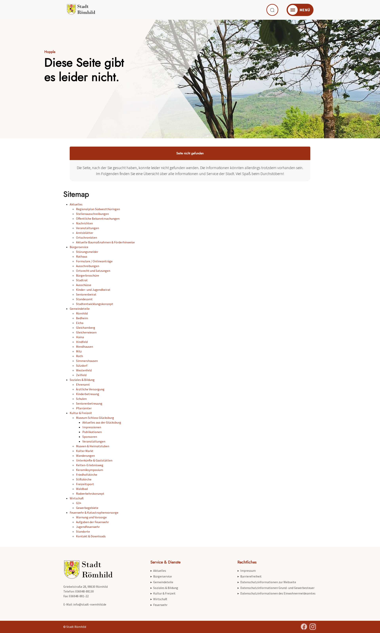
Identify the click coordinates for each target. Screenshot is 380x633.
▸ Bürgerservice (161, 576)
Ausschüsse (83, 285)
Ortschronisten (86, 237)
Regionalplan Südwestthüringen (98, 209)
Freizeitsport (85, 484)
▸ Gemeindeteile (161, 582)
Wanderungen (85, 456)
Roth (79, 356)
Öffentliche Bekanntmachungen (98, 218)
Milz (79, 351)
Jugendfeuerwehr (88, 527)
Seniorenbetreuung (89, 403)
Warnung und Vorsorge (91, 517)
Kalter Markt (84, 451)
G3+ (78, 503)
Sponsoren (89, 437)
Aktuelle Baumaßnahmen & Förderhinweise (105, 242)
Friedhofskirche (86, 475)
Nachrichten (84, 223)
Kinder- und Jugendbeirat (93, 290)
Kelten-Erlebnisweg (89, 465)
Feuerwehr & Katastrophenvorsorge (94, 512)
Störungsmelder (87, 252)
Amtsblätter (84, 233)
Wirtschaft (77, 498)
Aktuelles (76, 204)
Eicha (79, 323)
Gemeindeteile (80, 309)
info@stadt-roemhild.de (89, 604)
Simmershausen (87, 361)
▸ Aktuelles (158, 571)
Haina (80, 337)
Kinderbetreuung (87, 394)
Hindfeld (82, 342)
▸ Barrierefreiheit (250, 576)
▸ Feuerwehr (158, 605)
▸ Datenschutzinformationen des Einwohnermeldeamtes (276, 593)
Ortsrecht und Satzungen (93, 271)
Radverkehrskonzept (90, 493)
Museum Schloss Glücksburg (95, 418)
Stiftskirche (83, 479)
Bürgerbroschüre (87, 275)
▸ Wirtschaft (158, 599)
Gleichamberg (85, 328)
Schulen (81, 399)
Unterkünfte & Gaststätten (94, 460)
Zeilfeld (81, 375)
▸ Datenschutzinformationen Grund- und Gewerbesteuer (276, 588)
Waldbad (82, 489)
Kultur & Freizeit (81, 413)
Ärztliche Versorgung (90, 389)
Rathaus (81, 256)
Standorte (83, 531)
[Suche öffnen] (272, 10)
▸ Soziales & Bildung (164, 588)
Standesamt (84, 299)
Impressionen (91, 427)
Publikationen (92, 432)
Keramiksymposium (89, 470)
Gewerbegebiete (87, 508)
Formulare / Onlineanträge (94, 261)
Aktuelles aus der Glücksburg (101, 422)
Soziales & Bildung (82, 380)
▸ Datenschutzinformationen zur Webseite (267, 582)
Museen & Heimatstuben (92, 446)
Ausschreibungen (87, 266)
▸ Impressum (247, 571)
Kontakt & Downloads (91, 536)
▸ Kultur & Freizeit (163, 593)
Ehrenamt (83, 384)
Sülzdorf (81, 365)
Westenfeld (84, 370)
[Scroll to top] (371, 624)
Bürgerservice (79, 247)
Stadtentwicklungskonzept (94, 304)
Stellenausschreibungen (92, 214)
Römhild (82, 313)
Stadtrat (82, 280)
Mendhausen (84, 347)
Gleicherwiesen (86, 332)
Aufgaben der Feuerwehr (92, 522)
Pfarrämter (84, 408)
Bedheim (82, 318)
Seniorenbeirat (86, 294)
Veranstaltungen (87, 228)
